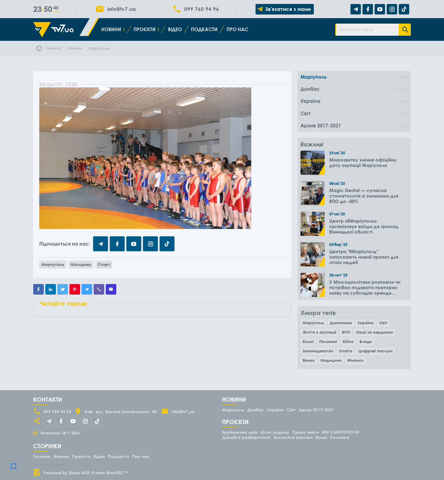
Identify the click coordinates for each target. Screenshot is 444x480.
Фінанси (355, 360)
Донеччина (341, 322)
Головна (41, 456)
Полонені (328, 341)
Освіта (345, 350)
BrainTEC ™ (117, 472)
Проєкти (145, 29)
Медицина (331, 360)
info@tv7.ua (121, 9)
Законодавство (318, 350)
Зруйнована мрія (239, 432)
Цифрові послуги (375, 350)
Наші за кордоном (374, 332)
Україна (366, 322)
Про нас (237, 29)
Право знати (305, 432)
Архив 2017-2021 (316, 409)
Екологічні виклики (293, 437)
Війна (348, 341)
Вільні (308, 341)
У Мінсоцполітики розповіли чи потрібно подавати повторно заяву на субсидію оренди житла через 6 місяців (365, 287)
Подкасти (204, 29)
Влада (365, 341)
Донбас (255, 409)
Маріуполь (313, 322)
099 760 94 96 (201, 9)
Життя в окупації (319, 332)
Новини (111, 29)
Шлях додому (274, 432)
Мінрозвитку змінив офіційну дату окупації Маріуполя (363, 162)
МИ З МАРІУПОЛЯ (340, 432)
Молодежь (81, 264)
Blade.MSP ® (81, 472)
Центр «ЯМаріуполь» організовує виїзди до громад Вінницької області (363, 226)
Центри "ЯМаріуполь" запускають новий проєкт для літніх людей (363, 257)
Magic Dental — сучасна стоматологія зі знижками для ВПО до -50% (363, 196)
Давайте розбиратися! (246, 437)
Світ (383, 322)
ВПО (346, 332)
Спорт (104, 264)
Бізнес (309, 360)
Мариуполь (52, 264)
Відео (175, 29)
